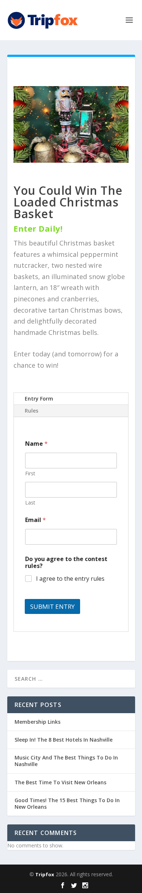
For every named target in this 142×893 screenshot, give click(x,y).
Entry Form (39, 398)
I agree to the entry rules (70, 579)
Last (30, 502)
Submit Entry (52, 606)
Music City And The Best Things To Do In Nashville (66, 761)
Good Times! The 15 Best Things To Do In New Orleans (67, 803)
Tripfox (44, 874)
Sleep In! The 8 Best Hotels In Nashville (64, 739)
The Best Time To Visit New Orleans (60, 782)
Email (35, 520)
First (30, 473)
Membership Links (37, 721)
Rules (31, 410)
